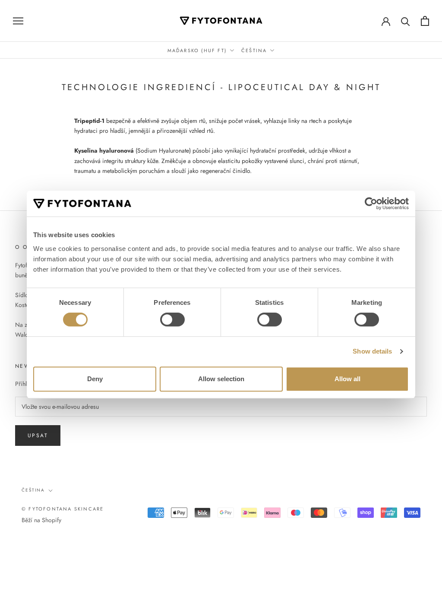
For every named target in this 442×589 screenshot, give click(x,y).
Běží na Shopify (41, 520)
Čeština (254, 50)
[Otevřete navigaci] (18, 20)
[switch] (172, 319)
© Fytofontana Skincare (63, 508)
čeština (33, 490)
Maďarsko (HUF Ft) (197, 50)
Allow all (347, 378)
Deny (95, 378)
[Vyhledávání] (405, 20)
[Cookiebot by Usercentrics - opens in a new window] (371, 203)
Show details (372, 351)
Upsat (38, 435)
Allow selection (221, 378)
